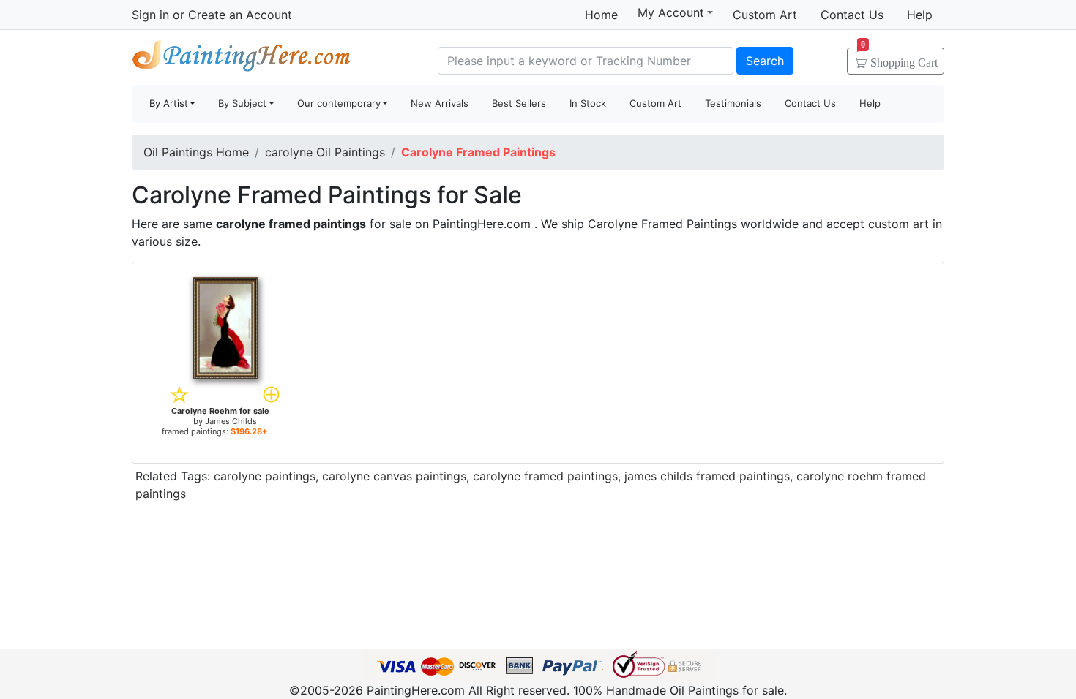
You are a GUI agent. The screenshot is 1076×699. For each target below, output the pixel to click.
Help (920, 14)
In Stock (587, 103)
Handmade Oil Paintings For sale (241, 59)
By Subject (242, 103)
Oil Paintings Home (196, 152)
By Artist (168, 103)
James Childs (231, 421)
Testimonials (733, 103)
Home (601, 14)
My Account (671, 12)
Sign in (150, 14)
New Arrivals (439, 103)
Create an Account (240, 14)
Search (765, 60)
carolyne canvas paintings (394, 476)
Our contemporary (339, 103)
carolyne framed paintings (545, 476)
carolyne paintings (264, 476)
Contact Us (852, 14)
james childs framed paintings (707, 476)
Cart (899, 58)
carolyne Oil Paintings (325, 152)
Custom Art (765, 14)
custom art (898, 223)
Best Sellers (519, 103)
